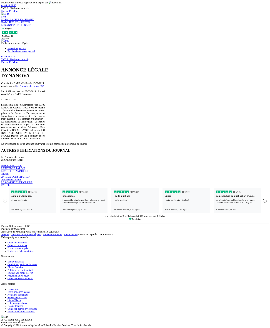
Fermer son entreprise (18, 248)
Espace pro (13, 289)
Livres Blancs (14, 300)
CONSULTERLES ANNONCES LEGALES (16, 23)
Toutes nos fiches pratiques (21, 251)
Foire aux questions (17, 303)
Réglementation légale (18, 275)
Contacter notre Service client (22, 308)
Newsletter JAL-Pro (17, 297)
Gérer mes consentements (20, 278)
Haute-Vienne (71, 234)
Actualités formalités (18, 294)
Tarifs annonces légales (19, 292)
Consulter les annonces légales (26, 234)
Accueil (5, 234)
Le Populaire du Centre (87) (30, 86)
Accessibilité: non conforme (21, 311)
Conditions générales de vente (22, 264)
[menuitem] (138, 48)
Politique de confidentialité (21, 270)
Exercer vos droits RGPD (20, 273)
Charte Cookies (15, 267)
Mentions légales (16, 261)
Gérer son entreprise (17, 245)
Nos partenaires (15, 306)
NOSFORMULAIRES (10, 18)
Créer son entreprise (17, 242)
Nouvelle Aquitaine (52, 234)
